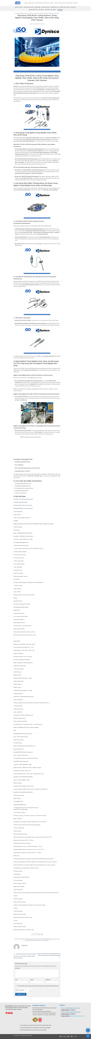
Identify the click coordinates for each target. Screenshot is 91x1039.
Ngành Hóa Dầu (45, 7)
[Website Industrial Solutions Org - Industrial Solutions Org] (18, 3)
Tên (16, 979)
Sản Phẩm (47, 9)
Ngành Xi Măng (19, 7)
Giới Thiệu (41, 9)
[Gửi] (30, 3)
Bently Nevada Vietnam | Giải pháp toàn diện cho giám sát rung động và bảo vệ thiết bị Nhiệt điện (48, 954)
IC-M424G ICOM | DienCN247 (21, 502)
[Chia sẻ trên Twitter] (35, 934)
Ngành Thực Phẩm (64, 7)
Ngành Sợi (73, 7)
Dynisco (40, 940)
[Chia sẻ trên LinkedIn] (42, 934)
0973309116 (72, 1014)
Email (31, 979)
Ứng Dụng (53, 9)
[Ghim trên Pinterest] (39, 934)
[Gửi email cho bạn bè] (37, 934)
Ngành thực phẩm (44, 13)
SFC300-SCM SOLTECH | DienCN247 (23, 505)
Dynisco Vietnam (45, 940)
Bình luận (17, 968)
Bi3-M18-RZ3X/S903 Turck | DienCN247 (23, 508)
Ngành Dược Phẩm (28, 7)
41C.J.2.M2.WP (20, 886)
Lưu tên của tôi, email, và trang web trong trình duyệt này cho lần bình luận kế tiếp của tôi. (38, 985)
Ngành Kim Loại (54, 7)
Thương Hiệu (51, 13)
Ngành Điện (37, 7)
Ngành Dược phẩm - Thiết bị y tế (27, 13)
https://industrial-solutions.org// (77, 1016)
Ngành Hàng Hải (33, 9)
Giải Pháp (60, 9)
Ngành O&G (36, 13)
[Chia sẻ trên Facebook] (32, 934)
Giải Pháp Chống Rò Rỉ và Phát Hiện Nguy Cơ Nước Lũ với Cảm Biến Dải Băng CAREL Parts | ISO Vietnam (25, 955)
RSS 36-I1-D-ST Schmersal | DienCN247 (23, 499)
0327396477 (72, 1010)
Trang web (48, 979)
